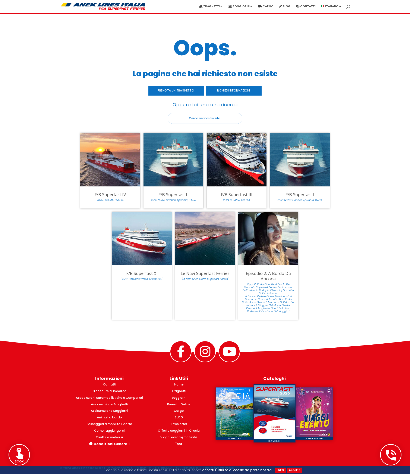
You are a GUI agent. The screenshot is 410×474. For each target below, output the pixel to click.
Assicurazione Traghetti (109, 404)
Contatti (308, 6)
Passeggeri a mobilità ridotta (109, 424)
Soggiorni (178, 398)
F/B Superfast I (300, 194)
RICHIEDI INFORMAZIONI (233, 90)
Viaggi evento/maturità (178, 437)
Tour (178, 444)
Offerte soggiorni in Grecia (179, 430)
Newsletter (178, 424)
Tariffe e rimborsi (109, 437)
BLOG (179, 417)
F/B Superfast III (236, 194)
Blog (286, 6)
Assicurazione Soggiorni (109, 411)
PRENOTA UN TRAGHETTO (176, 90)
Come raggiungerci (109, 430)
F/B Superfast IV (110, 194)
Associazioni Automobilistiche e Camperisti (109, 398)
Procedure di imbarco (109, 391)
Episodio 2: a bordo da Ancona (268, 276)
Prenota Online (178, 404)
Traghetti (178, 391)
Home (178, 384)
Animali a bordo (109, 417)
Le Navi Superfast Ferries (205, 273)
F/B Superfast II (173, 194)
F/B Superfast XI (142, 273)
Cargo (268, 6)
